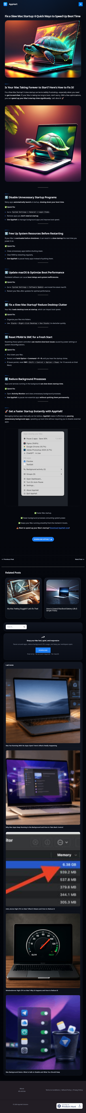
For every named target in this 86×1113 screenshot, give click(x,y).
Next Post (79, 559)
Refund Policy (66, 1090)
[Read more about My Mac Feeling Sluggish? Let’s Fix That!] (23, 592)
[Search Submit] (23, 627)
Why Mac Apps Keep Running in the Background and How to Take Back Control (34, 827)
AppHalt (13, 4)
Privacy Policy (78, 1090)
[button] (43, 539)
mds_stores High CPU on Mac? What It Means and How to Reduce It (30, 909)
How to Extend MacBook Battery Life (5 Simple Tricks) (61, 609)
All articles (22, 1091)
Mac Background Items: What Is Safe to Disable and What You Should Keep (33, 1072)
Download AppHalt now (59, 528)
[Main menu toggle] (81, 4)
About (22, 1088)
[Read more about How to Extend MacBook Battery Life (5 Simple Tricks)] (62, 592)
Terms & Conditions (53, 1090)
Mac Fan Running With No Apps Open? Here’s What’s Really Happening (31, 746)
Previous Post (8, 559)
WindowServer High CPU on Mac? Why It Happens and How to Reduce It (32, 990)
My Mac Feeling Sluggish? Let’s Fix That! (22, 608)
